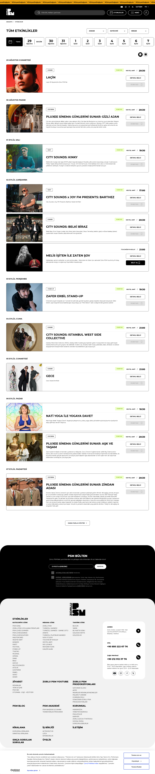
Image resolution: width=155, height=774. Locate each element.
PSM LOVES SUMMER (20, 630)
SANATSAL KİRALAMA (20, 733)
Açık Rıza (81, 586)
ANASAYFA (9, 22)
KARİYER (76, 716)
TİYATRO (16, 651)
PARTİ (15, 644)
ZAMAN (92, 31)
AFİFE (75, 690)
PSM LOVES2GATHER (20, 635)
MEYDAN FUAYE (48, 647)
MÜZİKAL (16, 654)
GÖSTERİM (17, 670)
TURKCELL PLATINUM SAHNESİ (54, 635)
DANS (15, 658)
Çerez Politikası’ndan (91, 763)
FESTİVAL (16, 647)
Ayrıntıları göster (32, 770)
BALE (14, 661)
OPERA (15, 656)
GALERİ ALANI (48, 649)
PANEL (15, 672)
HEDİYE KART (18, 640)
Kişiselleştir (135, 761)
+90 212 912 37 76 (117, 659)
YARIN (75, 628)
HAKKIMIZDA (77, 709)
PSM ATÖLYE (77, 714)
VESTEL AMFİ (47, 642)
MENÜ (137, 12)
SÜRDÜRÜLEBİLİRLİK (80, 723)
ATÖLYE (15, 668)
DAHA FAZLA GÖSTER (76, 523)
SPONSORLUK (48, 736)
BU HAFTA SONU (79, 630)
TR (146, 7)
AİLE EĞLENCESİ (18, 665)
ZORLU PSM (47, 626)
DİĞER (15, 677)
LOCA (45, 733)
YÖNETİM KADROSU (80, 712)
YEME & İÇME (17, 688)
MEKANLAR (17, 685)
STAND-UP (16, 649)
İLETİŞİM (139, 7)
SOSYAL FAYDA (78, 721)
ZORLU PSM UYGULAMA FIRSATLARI (26, 628)
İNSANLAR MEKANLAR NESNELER (85, 692)
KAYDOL (100, 566)
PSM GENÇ (17, 626)
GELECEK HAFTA (79, 633)
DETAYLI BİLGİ (135, 78)
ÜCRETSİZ (119, 70)
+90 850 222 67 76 (117, 646)
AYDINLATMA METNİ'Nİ (64, 573)
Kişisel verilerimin (63, 577)
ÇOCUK (15, 663)
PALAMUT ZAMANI (79, 695)
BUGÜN (75, 626)
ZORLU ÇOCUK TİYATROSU (82, 719)
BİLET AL (134, 263)
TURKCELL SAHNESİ (50, 628)
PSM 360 (16, 690)
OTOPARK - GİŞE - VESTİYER (23, 692)
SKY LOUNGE (47, 644)
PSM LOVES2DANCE (20, 633)
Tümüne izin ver (136, 755)
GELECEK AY (77, 635)
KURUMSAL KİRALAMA (21, 731)
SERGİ (15, 675)
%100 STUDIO (48, 637)
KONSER (16, 642)
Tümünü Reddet (136, 767)
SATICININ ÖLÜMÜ (79, 688)
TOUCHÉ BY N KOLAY (50, 640)
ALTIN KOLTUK (48, 731)
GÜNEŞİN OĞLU (78, 697)
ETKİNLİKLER (118, 12)
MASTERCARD (18, 637)
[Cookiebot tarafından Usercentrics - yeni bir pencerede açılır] (15, 770)
